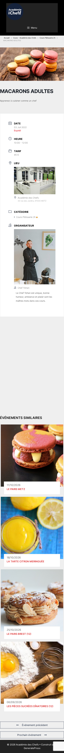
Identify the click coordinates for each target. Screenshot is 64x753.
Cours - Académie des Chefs (24, 38)
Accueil (7, 38)
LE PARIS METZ (16, 489)
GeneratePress (32, 748)
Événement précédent (35, 725)
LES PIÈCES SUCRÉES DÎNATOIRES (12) (30, 706)
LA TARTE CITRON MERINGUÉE (25, 561)
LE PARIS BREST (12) (19, 633)
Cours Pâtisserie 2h (47, 38)
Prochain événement (29, 734)
